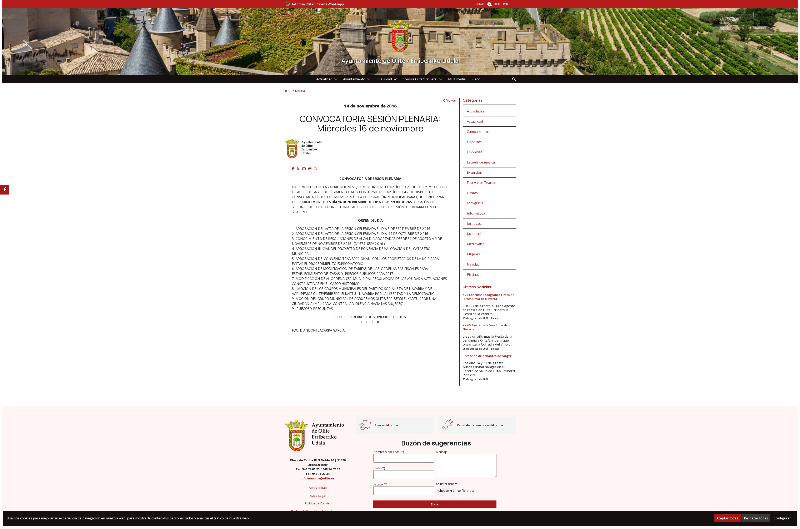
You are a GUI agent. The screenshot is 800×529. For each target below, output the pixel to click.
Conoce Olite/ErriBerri (420, 79)
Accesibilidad (318, 488)
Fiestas (472, 193)
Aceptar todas (727, 518)
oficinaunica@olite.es (317, 478)
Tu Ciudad (384, 79)
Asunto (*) (380, 484)
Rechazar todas (756, 518)
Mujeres (473, 254)
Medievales (475, 244)
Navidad (473, 264)
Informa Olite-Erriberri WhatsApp (318, 4)
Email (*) (379, 468)
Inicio (287, 91)
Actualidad (324, 79)
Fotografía (475, 203)
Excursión (474, 172)
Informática (476, 213)
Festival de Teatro (481, 182)
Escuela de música (481, 162)
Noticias (300, 91)
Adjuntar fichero (447, 484)
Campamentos (478, 131)
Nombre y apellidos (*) (388, 452)
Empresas (474, 152)
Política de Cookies (318, 503)
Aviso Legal (318, 496)
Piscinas (473, 274)
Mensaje (442, 452)
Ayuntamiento (354, 79)
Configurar (782, 518)
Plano (475, 79)
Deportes (474, 142)
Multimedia (457, 79)
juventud (474, 233)
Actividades (475, 111)
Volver (450, 100)
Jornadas (474, 223)
